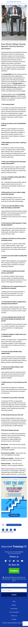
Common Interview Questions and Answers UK (14, 622)
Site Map (14, 619)
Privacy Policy (14, 608)
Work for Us (14, 615)
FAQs (14, 601)
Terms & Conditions (14, 612)
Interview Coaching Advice (13, 524)
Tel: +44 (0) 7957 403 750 (14, 2)
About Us (14, 605)
